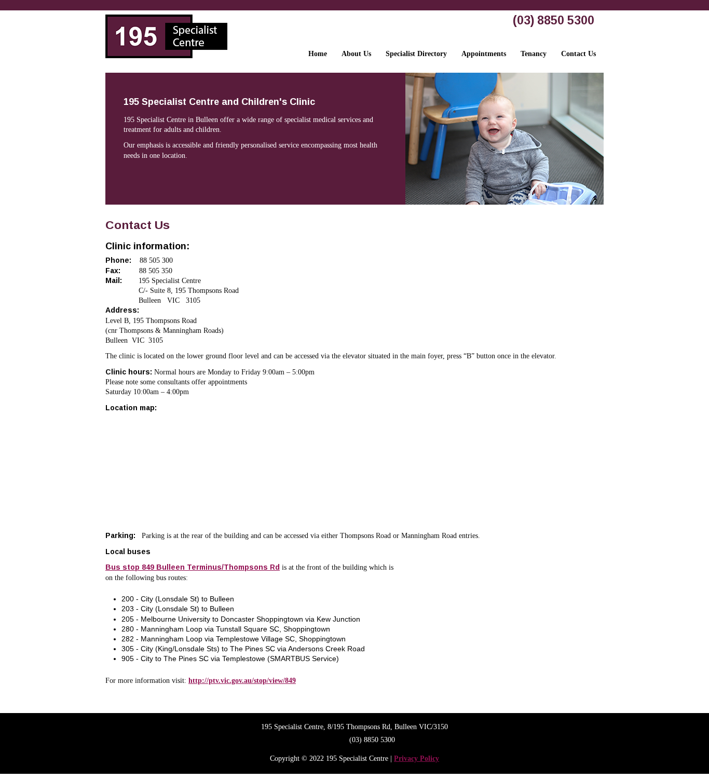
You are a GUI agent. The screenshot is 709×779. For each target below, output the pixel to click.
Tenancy (534, 54)
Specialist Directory (416, 54)
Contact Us (578, 54)
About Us (356, 54)
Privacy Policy (416, 758)
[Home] (166, 60)
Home (317, 54)
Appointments (483, 54)
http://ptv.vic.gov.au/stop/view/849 (242, 680)
